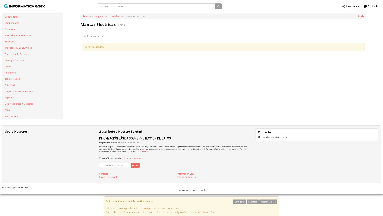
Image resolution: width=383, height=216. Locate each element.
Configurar (239, 201)
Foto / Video (11, 85)
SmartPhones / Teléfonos (18, 35)
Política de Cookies (209, 212)
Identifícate (352, 6)
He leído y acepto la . (122, 158)
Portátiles (10, 29)
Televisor (9, 41)
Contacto (372, 6)
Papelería (9, 97)
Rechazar (252, 201)
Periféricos (10, 72)
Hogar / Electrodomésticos (19, 91)
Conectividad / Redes (16, 54)
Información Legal (186, 173)
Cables (8, 66)
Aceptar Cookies (268, 201)
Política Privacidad (108, 177)
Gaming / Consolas (14, 60)
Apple (7, 109)
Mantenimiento (12, 116)
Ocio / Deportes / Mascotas (19, 103)
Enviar (135, 165)
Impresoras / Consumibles (18, 47)
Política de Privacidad (143, 151)
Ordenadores (12, 16)
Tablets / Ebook (13, 78)
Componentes (12, 22)
